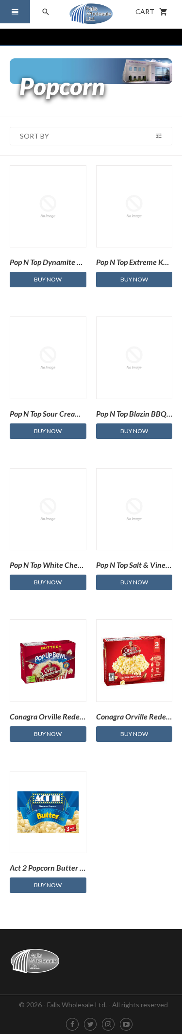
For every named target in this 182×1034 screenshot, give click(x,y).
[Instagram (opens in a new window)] (108, 1024)
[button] (15, 11)
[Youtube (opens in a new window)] (126, 1024)
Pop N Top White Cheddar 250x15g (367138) (83, 564)
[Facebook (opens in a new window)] (72, 1024)
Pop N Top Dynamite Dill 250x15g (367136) (80, 261)
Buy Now (48, 279)
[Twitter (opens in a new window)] (90, 1024)
